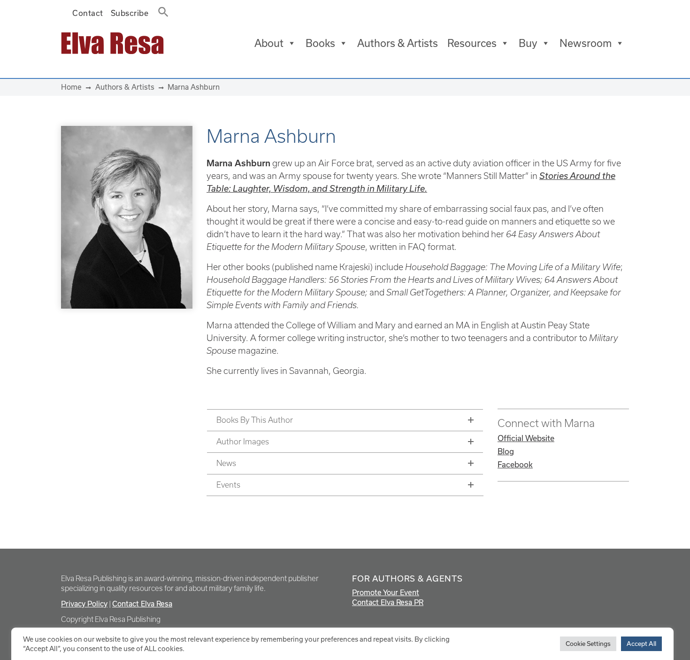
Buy (528, 43)
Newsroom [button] (586, 43)
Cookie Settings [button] (588, 643)
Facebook (515, 464)
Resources (472, 43)
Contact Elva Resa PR (387, 602)
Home (71, 87)
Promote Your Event (385, 592)
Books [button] (320, 43)
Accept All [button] (641, 643)
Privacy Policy (84, 603)
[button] (160, 10)
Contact (87, 12)
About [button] (269, 43)
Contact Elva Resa (142, 603)
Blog (506, 451)
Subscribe (130, 12)
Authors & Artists (397, 43)
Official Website (526, 438)
